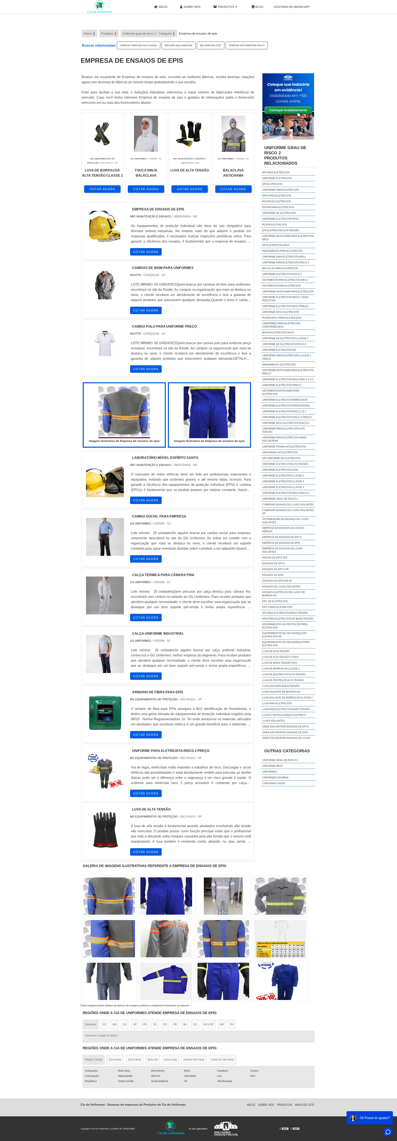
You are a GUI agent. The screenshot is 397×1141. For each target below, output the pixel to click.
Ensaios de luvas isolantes (281, 586)
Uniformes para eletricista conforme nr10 (281, 325)
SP (134, 1024)
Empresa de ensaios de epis (281, 543)
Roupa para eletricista (278, 207)
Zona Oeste (134, 1059)
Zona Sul (153, 1059)
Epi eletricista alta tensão (280, 230)
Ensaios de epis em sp (277, 580)
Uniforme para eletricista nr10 (284, 256)
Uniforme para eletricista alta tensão (283, 430)
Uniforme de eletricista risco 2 (284, 344)
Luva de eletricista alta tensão (283, 674)
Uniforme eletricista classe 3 (283, 481)
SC (155, 1024)
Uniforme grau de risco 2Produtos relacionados (285, 155)
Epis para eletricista (276, 195)
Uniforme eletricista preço (281, 385)
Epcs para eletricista (277, 607)
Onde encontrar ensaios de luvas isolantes (286, 740)
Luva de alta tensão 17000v (280, 657)
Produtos (226, 6)
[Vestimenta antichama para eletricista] (280, 938)
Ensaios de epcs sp (275, 569)
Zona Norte (115, 1059)
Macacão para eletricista (178, 45)
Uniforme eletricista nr (279, 350)
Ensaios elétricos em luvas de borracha (283, 594)
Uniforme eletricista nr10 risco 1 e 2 (288, 379)
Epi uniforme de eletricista (281, 458)
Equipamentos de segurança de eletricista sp (284, 635)
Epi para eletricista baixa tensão (285, 613)
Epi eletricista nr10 (210, 45)
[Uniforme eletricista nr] (223, 938)
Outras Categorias (287, 751)
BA (185, 1024)
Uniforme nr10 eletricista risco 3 (246, 45)
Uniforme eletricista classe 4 (283, 487)
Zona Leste (170, 1059)
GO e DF (208, 1024)
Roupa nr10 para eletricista (281, 317)
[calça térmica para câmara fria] (105, 595)
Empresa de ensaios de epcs (281, 537)
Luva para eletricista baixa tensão (286, 709)
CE (195, 1024)
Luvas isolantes (273, 720)
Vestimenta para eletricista (281, 285)
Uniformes (269, 771)
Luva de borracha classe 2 (281, 668)
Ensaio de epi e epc (275, 557)
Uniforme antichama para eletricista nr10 (287, 238)
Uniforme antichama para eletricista (288, 291)
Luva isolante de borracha (281, 691)
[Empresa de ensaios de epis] (124, 412)
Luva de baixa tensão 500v (280, 662)
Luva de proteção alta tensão (283, 680)
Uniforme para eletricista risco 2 (285, 262)
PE (175, 1024)
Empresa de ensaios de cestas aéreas (283, 530)
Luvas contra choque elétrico (284, 715)
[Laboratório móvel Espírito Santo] (105, 478)
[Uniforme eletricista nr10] (166, 981)
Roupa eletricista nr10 (278, 332)
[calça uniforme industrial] (105, 654)
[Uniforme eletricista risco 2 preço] (109, 938)
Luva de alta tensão (275, 651)
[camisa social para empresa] (105, 537)
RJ (104, 1024)
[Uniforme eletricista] (280, 981)
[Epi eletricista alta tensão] (166, 938)
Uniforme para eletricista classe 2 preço (286, 357)
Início (163, 6)
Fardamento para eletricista (282, 251)
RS (165, 1024)
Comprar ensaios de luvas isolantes (288, 504)
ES (125, 1024)
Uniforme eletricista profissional (286, 405)
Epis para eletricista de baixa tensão (287, 618)
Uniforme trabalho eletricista (284, 446)
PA (231, 1024)
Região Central (93, 1059)
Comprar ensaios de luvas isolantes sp (288, 512)
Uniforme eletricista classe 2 (283, 475)
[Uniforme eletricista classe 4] (109, 981)
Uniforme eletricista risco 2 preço (138, 45)
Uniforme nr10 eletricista (280, 312)
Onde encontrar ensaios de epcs (285, 726)
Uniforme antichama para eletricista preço (287, 372)
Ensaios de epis (272, 575)
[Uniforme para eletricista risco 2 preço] (105, 771)
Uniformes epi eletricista (280, 452)
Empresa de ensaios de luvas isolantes (282, 550)
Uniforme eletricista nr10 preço (285, 306)
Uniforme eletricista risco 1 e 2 (284, 411)
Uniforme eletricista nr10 (280, 218)
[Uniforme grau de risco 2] (280, 896)
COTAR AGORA (102, 189)
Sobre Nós (191, 6)
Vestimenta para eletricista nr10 (285, 280)
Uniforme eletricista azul (280, 469)
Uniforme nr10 (272, 766)
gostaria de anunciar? (292, 6)
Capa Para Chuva (273, 783)
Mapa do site (304, 1104)
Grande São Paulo (194, 1059)
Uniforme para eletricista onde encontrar (284, 439)
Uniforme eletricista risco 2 (282, 274)
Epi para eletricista (275, 172)
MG (115, 1024)
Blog (259, 6)
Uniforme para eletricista (280, 189)
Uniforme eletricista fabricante (285, 399)
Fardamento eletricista (279, 364)
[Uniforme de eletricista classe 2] (223, 896)
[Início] (99, 7)
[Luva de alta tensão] (105, 830)
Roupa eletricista (274, 224)
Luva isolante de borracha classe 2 (287, 697)
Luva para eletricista (277, 703)
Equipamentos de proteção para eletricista (284, 626)
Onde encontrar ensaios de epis (285, 732)
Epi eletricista (272, 184)
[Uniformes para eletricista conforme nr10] (166, 896)
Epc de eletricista (275, 601)
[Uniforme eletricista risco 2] (223, 981)
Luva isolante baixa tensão (281, 686)
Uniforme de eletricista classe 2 (285, 338)
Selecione (90, 1024)
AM (222, 1024)
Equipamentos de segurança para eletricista (285, 644)
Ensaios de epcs (273, 563)
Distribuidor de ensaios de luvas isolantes (285, 521)
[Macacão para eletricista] (109, 896)
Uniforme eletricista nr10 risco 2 (285, 493)
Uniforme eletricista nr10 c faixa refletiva (285, 299)
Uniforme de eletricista (279, 213)
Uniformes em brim (275, 777)
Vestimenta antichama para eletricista (280, 392)
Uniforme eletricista (277, 178)
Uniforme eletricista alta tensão (285, 464)
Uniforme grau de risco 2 (280, 498)
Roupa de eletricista (276, 201)
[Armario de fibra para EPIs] (105, 713)
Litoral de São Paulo (222, 1059)
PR (145, 1024)
